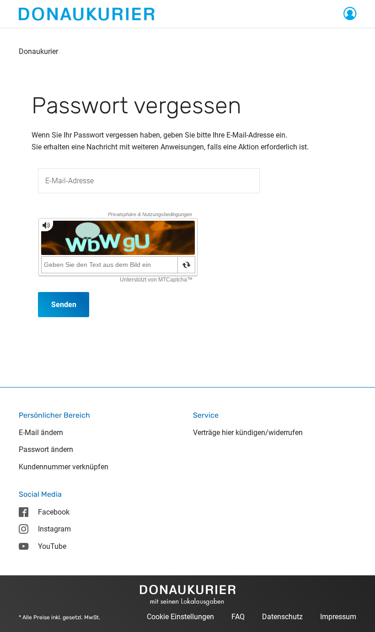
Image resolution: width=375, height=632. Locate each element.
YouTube (52, 546)
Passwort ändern (46, 449)
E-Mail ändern (41, 432)
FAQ (238, 616)
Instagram (54, 529)
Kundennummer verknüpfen (63, 466)
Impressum (338, 616)
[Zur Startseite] (87, 13)
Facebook (54, 512)
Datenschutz (282, 616)
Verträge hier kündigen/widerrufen (248, 432)
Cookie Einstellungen (180, 616)
